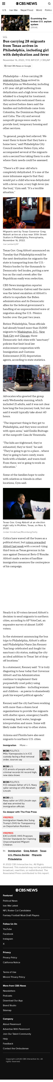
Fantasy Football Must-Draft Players (21, 915)
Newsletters (9, 991)
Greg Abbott (31, 850)
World (39, 10)
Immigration (14, 850)
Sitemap (7, 1010)
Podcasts (7, 996)
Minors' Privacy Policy (14, 977)
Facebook (8, 934)
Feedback (8, 1043)
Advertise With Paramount (16, 1029)
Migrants (37, 855)
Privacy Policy (10, 957)
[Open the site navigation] (9, 3)
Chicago (25, 336)
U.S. (4, 10)
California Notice (11, 962)
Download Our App (13, 1000)
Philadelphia (15, 859)
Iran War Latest (10, 906)
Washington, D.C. (27, 332)
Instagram (8, 939)
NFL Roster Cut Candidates (17, 910)
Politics (48, 10)
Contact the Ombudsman (16, 1048)
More (23, 745)
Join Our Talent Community (17, 1034)
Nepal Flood (27, 10)
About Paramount (12, 1024)
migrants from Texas (15, 80)
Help (5, 1039)
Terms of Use (9, 972)
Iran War (13, 10)
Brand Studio (9, 1005)
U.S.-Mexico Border (18, 855)
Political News (10, 901)
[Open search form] (49, 3)
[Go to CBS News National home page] (26, 3)
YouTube (7, 929)
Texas (43, 850)
